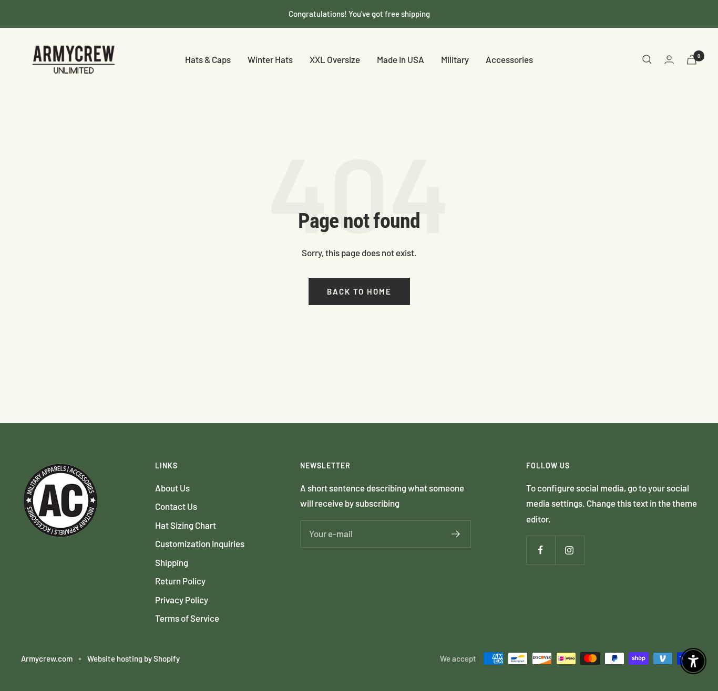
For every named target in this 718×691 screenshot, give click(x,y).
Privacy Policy (181, 599)
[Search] (647, 59)
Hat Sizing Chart (185, 525)
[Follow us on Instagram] (569, 550)
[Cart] (691, 60)
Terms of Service (187, 618)
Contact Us (176, 506)
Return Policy (180, 580)
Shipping (171, 562)
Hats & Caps (208, 59)
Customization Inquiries (199, 543)
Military (455, 59)
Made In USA (400, 59)
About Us (172, 488)
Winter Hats (270, 59)
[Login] (669, 59)
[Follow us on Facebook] (540, 550)
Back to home (359, 291)
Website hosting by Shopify (133, 658)
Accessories (509, 59)
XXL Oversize (335, 59)
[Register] (456, 534)
